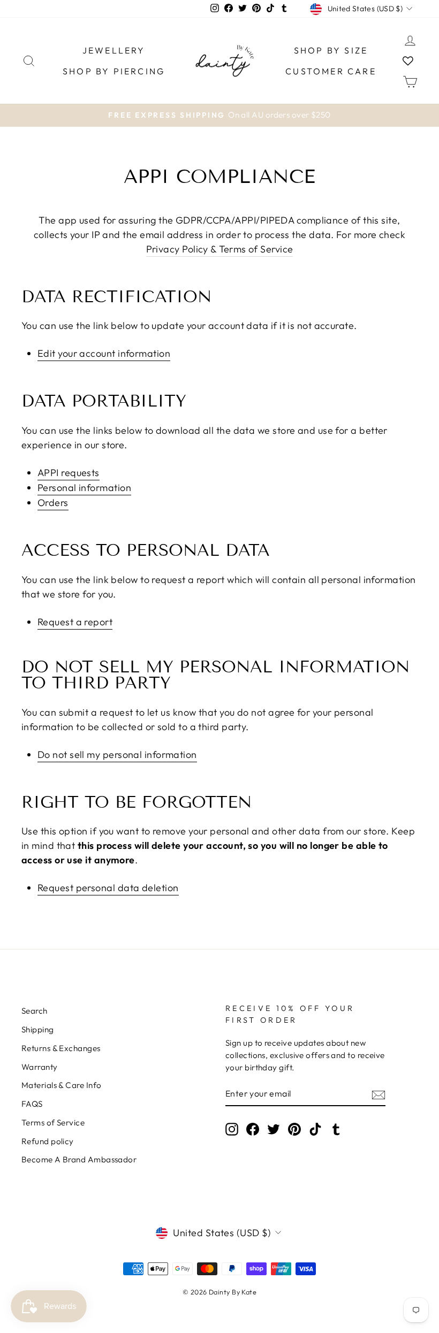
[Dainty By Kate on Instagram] (231, 1128)
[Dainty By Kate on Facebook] (252, 1128)
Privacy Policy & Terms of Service (219, 249)
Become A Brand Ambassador (79, 1159)
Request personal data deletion (108, 888)
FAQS (32, 1104)
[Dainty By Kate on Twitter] (273, 1128)
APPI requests (68, 472)
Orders (53, 502)
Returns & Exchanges (61, 1048)
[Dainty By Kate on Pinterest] (294, 1128)
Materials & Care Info (61, 1085)
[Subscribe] (378, 1094)
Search (34, 1011)
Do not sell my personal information (117, 754)
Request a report (74, 622)
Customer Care (330, 71)
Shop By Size (331, 50)
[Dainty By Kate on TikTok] (315, 1128)
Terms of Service (53, 1122)
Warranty (39, 1067)
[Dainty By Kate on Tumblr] (336, 1128)
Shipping (37, 1029)
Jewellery (114, 50)
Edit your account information (103, 353)
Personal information (84, 487)
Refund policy (47, 1141)
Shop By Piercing (114, 71)
